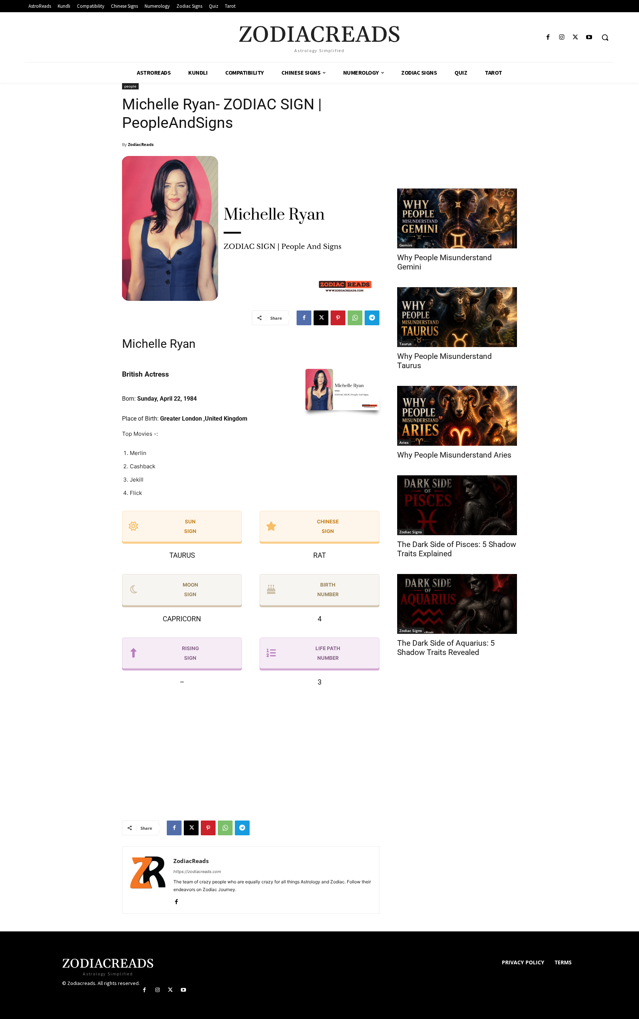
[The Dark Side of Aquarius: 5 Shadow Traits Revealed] (457, 604)
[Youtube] (589, 38)
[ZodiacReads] (148, 880)
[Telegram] (372, 317)
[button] (605, 37)
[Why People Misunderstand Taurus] (457, 317)
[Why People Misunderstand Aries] (457, 416)
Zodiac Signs (410, 531)
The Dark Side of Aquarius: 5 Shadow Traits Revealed (446, 648)
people (130, 86)
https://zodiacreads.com (197, 871)
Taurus (405, 343)
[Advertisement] (250, 753)
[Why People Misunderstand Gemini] (457, 218)
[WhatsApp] (355, 317)
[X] (576, 38)
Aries (404, 442)
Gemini (405, 245)
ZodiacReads (140, 144)
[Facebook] (548, 38)
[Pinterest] (338, 317)
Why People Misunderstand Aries (454, 455)
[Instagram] (562, 38)
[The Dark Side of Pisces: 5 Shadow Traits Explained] (457, 505)
